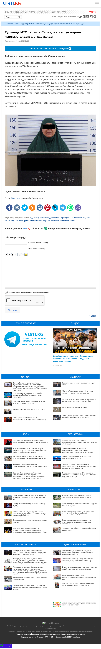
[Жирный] (6, 254)
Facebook (84, 16)
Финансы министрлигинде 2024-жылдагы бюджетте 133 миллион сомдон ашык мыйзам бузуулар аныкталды (79, 475)
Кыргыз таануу (43, 12)
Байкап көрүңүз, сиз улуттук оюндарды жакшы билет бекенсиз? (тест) (79, 604)
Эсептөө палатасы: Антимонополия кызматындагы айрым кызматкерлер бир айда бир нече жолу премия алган (79, 467)
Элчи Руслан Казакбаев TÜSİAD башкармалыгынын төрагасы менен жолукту (29, 419)
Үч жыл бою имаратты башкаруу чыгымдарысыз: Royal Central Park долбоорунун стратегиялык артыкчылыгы (77, 450)
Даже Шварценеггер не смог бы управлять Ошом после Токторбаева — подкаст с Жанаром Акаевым (73, 359)
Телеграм (16, 198)
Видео (16, 12)
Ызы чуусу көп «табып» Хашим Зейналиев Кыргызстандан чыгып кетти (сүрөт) (78, 584)
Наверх (92, 316)
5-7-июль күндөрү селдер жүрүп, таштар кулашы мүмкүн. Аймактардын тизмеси (77, 496)
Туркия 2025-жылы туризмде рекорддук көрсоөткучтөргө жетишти (76, 457)
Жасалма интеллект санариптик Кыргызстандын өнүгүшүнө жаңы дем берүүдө (30, 466)
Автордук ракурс (28, 12)
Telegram (95, 16)
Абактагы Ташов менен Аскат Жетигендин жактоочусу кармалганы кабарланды (77, 392)
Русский (92, 12)
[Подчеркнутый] (12, 254)
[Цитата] (19, 254)
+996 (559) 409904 (81, 228)
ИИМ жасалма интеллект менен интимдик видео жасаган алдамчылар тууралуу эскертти (30, 441)
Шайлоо (8, 12)
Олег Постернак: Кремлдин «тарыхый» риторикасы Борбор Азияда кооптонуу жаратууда (27, 395)
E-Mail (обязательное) (36, 249)
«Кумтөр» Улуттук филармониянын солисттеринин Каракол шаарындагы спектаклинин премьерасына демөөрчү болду (30, 530)
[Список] (22, 254)
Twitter (80, 16)
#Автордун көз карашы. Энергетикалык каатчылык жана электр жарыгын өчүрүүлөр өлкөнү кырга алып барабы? (29, 552)
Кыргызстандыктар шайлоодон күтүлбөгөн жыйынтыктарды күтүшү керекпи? (78, 513)
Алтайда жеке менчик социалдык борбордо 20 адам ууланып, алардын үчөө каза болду (79, 400)
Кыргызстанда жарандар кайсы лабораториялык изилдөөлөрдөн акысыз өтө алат (79, 577)
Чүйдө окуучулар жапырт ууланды (74, 407)
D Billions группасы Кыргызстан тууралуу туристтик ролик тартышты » (45, 221)
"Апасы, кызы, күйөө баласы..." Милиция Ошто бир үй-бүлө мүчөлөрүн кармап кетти (79, 416)
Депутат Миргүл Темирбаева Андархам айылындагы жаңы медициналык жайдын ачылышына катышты (77, 552)
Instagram (91, 16)
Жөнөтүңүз (12, 310)
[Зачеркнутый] (16, 254)
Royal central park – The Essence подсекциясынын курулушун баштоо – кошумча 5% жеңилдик (79, 442)
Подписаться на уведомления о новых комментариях (28, 292)
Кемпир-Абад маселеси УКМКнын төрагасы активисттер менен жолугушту (29, 402)
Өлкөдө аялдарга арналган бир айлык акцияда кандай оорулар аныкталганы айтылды (79, 568)
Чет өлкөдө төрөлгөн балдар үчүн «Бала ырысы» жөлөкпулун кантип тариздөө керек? (30, 457)
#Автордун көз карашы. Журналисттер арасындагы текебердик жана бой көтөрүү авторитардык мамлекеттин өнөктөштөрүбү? (30, 561)
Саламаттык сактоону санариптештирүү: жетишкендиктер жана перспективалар (77, 560)
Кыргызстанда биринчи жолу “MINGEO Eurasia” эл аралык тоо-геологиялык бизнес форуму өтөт (30, 497)
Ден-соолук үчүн (59, 12)
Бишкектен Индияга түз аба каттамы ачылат (29, 410)
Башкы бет (9, 24)
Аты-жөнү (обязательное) (38, 243)
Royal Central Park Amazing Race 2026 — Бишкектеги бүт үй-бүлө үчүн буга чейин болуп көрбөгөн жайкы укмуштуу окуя (30, 450)
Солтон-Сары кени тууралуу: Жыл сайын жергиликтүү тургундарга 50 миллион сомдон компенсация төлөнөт (29, 514)
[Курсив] (9, 254)
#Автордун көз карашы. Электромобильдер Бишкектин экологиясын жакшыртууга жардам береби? (30, 587)
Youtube (88, 16)
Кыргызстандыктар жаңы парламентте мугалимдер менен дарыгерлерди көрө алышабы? (76, 522)
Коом (17, 24)
